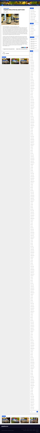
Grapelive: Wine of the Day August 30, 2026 (6, 62)
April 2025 (32, 77)
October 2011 (32, 328)
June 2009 (32, 371)
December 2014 (32, 269)
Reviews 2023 (34, 430)
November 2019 (32, 178)
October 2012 (32, 309)
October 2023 (32, 105)
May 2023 (32, 113)
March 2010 (32, 357)
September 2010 (32, 348)
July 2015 (32, 258)
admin (7, 11)
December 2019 (32, 176)
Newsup (10, 430)
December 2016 (32, 232)
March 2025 (32, 79)
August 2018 (32, 201)
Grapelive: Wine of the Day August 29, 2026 (15, 62)
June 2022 (32, 130)
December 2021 (32, 139)
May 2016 (32, 243)
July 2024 (32, 91)
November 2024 (32, 85)
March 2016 (32, 246)
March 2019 (32, 190)
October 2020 (32, 161)
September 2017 (32, 218)
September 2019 (32, 181)
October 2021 (32, 142)
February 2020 (32, 173)
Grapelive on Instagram (33, 16)
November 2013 (32, 289)
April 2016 (32, 244)
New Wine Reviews (33, 19)
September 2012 (32, 311)
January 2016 (32, 249)
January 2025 (32, 82)
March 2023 (32, 116)
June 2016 (32, 241)
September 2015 (32, 255)
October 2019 (32, 179)
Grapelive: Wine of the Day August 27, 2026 (33, 421)
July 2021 (32, 147)
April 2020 (32, 170)
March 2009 (32, 376)
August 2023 (32, 108)
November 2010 (32, 345)
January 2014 (32, 286)
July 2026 (32, 54)
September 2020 (32, 162)
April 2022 (32, 133)
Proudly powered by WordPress (4, 430)
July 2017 (32, 221)
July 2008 (32, 388)
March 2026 (32, 60)
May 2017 (32, 224)
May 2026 (32, 57)
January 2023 (32, 119)
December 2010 (32, 343)
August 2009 (32, 368)
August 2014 (32, 275)
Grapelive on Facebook (33, 14)
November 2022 (32, 122)
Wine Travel (32, 34)
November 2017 (32, 215)
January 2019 (32, 193)
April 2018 (32, 207)
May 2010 (32, 354)
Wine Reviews (8, 8)
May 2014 (32, 280)
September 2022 (32, 125)
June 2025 (32, 74)
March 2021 (32, 153)
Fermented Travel (33, 25)
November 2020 (32, 159)
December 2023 (32, 102)
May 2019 (32, 187)
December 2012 (32, 306)
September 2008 (32, 385)
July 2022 (32, 128)
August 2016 (32, 238)
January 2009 (32, 379)
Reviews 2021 (28, 430)
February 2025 (32, 80)
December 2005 (32, 407)
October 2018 (32, 198)
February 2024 (32, 99)
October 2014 (32, 272)
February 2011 (32, 340)
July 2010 (32, 351)
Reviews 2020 (24, 430)
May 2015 (32, 261)
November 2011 (32, 326)
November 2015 (32, 252)
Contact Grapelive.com (33, 11)
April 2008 (32, 393)
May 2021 (32, 150)
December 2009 (32, 362)
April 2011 (32, 337)
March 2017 (32, 227)
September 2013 (32, 292)
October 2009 (32, 365)
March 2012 (32, 320)
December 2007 (32, 399)
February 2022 (32, 136)
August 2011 (32, 331)
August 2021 (32, 145)
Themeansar (12, 430)
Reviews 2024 (37, 430)
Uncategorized (32, 28)
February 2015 (32, 266)
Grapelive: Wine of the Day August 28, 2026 (24, 62)
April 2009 (32, 374)
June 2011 (32, 334)
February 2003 (32, 408)
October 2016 (32, 235)
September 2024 (32, 88)
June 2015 (32, 260)
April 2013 (32, 300)
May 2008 (32, 391)
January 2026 (32, 63)
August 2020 (32, 164)
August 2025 (32, 71)
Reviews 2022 (31, 430)
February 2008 (32, 396)
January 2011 (32, 342)
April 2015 (32, 263)
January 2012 (32, 323)
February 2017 (32, 229)
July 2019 (32, 184)
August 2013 (32, 294)
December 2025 (32, 65)
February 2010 (32, 359)
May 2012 (32, 317)
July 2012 (32, 314)
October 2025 (32, 68)
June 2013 (32, 297)
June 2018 (32, 204)
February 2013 (32, 303)
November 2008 (32, 382)
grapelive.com (4, 2)
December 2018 (32, 195)
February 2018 (32, 210)
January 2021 (32, 156)
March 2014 (32, 283)
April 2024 (32, 96)
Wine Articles (5, 8)
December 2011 (32, 325)
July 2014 (32, 277)
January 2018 (32, 212)
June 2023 (32, 111)
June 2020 (32, 167)
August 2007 (32, 405)
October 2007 (32, 402)
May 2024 (32, 94)
